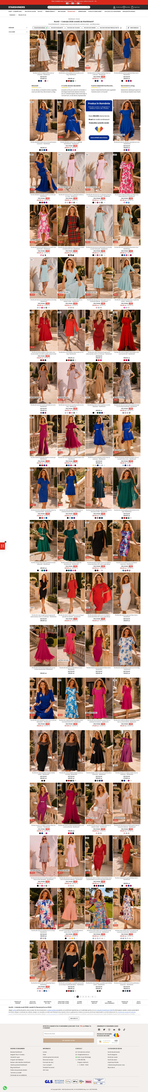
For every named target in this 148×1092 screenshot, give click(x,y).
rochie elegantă (52, 1014)
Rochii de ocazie (123, 1012)
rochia (14, 1010)
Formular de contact (84, 1052)
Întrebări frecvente (48, 1067)
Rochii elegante (112, 1054)
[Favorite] (124, 7)
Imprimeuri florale (113, 1062)
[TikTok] (124, 1030)
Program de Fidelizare (16, 1060)
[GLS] (49, 1083)
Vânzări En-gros (15, 1057)
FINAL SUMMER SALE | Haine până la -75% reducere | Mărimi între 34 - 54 (74, 1)
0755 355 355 (81, 1060)
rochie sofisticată (52, 1010)
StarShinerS (68, 1089)
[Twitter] (104, 1030)
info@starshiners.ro (83, 1054)
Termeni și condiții (15, 1073)
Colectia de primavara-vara (116, 1065)
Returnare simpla (48, 1060)
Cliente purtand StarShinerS (18, 1065)
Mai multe (74, 1018)
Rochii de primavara (114, 1052)
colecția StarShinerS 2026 (105, 1010)
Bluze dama (111, 1067)
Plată (44, 1054)
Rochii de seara (112, 1060)
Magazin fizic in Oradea (17, 1054)
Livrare (45, 1052)
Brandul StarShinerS (16, 1052)
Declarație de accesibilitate (18, 1075)
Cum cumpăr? (47, 1065)
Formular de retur (48, 1062)
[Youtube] (114, 1030)
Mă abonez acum (68, 1040)
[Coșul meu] (132, 7)
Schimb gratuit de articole (51, 1057)
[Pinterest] (119, 1030)
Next (120, 27)
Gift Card (45, 1070)
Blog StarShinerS (15, 1067)
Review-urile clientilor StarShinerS (20, 1062)
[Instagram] (109, 1030)
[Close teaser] (5, 542)
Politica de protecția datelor (18, 1070)
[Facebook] (99, 1030)
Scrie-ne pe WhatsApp (84, 1057)
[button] (2, 546)
